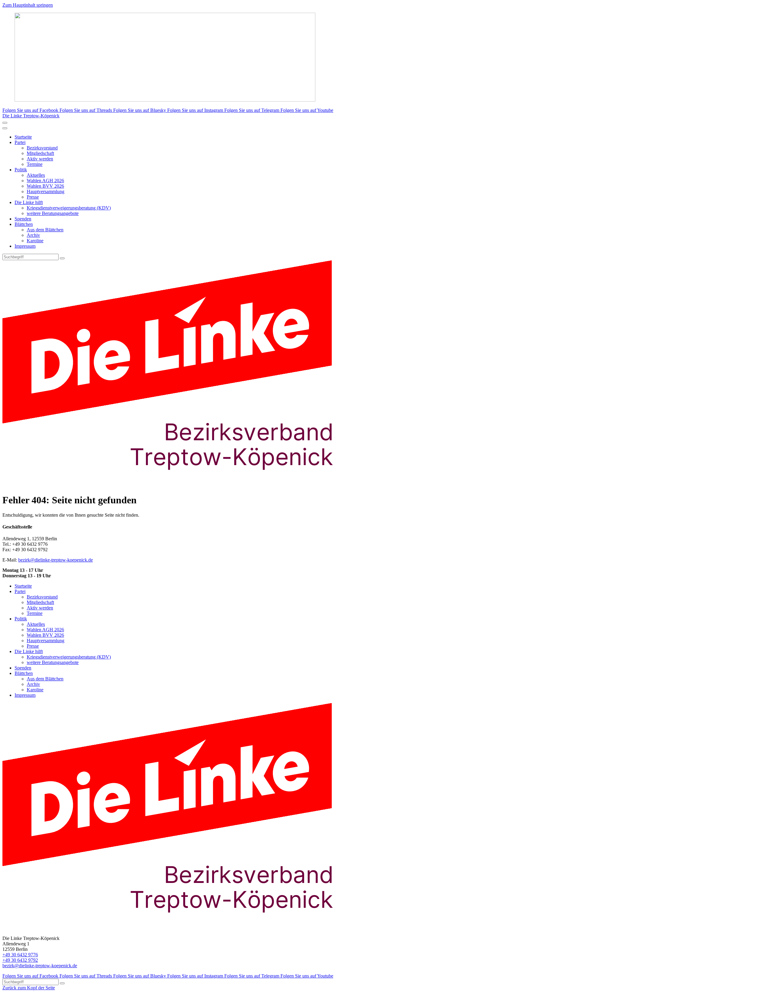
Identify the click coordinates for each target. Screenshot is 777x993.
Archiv (33, 235)
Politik (21, 169)
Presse (33, 197)
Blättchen (24, 224)
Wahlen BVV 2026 (45, 186)
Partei (20, 142)
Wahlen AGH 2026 (45, 180)
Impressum (25, 246)
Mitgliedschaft (40, 153)
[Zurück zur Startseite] (178, 485)
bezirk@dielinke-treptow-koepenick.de (55, 559)
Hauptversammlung (45, 191)
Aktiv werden (40, 158)
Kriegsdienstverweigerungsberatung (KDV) (69, 207)
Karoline (35, 240)
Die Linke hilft (29, 202)
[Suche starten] (62, 258)
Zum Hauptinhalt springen (27, 5)
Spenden (23, 218)
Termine (34, 164)
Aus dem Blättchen (45, 229)
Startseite (23, 136)
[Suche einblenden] (4, 123)
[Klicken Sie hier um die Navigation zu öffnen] (4, 128)
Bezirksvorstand (42, 147)
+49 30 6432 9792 (20, 960)
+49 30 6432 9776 (20, 954)
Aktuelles (36, 175)
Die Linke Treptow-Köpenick (30, 115)
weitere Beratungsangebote (53, 213)
